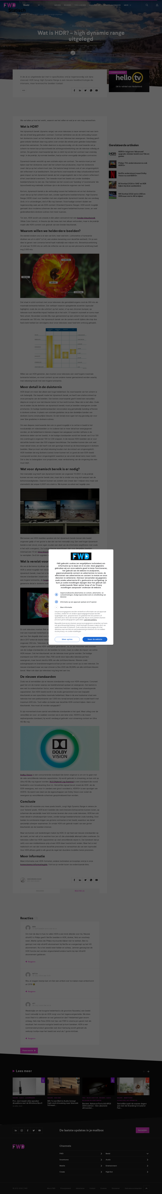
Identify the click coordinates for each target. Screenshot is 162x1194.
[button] (81, 607)
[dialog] (81, 597)
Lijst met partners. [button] (90, 620)
